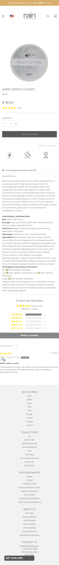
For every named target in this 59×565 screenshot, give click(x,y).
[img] (6, 353)
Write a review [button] (29, 335)
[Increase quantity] (16, 123)
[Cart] (55, 16)
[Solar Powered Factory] (47, 155)
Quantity (7, 118)
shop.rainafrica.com (29, 546)
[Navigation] (3, 16)
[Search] (48, 16)
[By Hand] (11, 155)
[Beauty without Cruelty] (29, 155)
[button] (17, 315)
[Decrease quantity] (5, 123)
